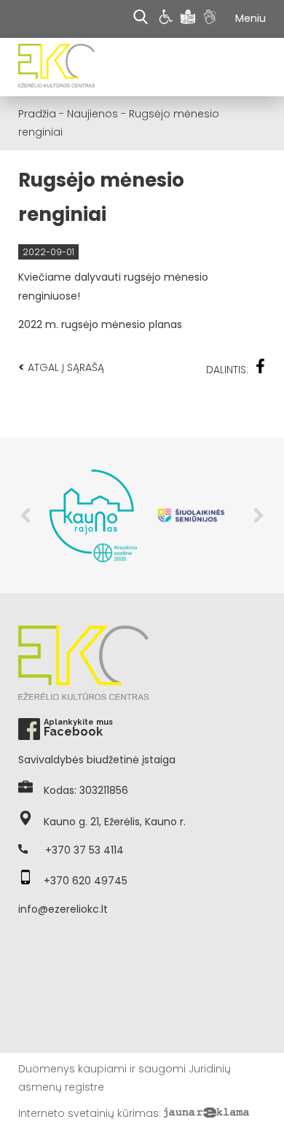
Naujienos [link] (92, 113)
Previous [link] (25, 515)
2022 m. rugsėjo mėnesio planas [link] (100, 324)
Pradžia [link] (37, 113)
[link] (168, 18)
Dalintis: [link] (227, 369)
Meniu (250, 18)
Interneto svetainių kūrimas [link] (88, 1113)
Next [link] (258, 515)
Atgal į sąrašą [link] (61, 367)
